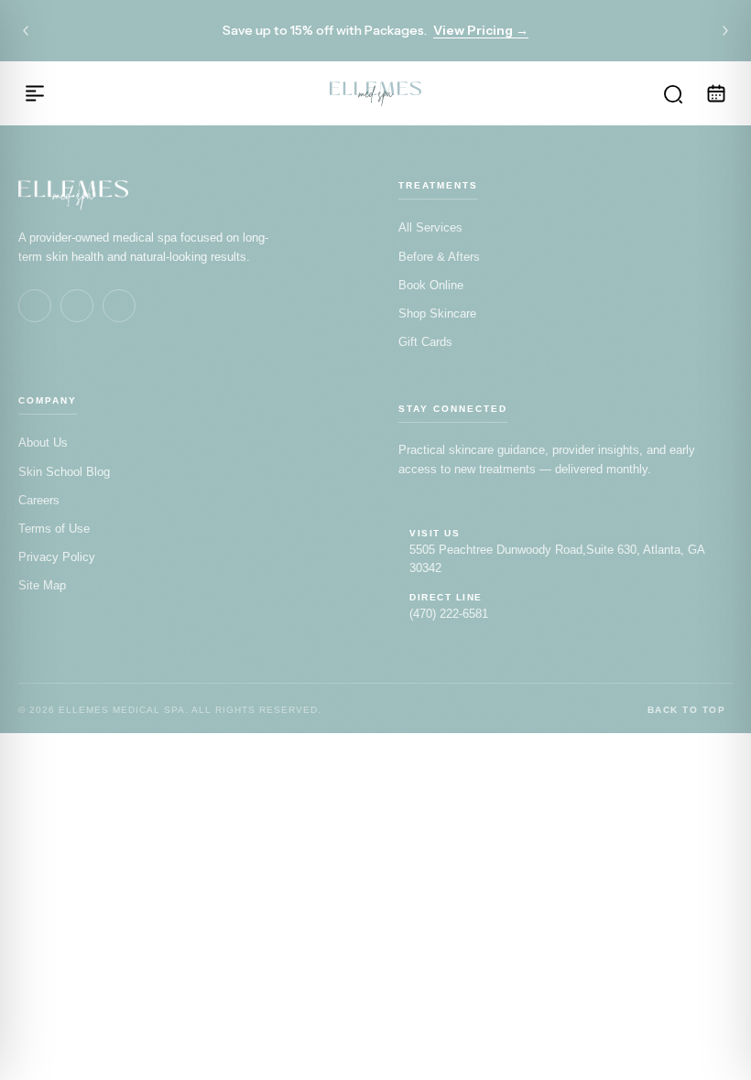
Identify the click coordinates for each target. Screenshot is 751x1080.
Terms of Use (54, 528)
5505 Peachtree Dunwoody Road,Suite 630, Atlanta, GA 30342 (556, 559)
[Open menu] (35, 93)
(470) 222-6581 (448, 614)
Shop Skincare (437, 313)
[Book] (716, 93)
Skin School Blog (64, 472)
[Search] (672, 93)
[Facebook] (34, 305)
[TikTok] (119, 305)
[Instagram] (76, 305)
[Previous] (26, 31)
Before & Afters (439, 257)
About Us (43, 442)
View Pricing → (480, 30)
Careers (39, 500)
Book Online (430, 285)
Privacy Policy (56, 557)
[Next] (725, 31)
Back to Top (687, 710)
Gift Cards (425, 342)
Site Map (42, 585)
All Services (430, 227)
